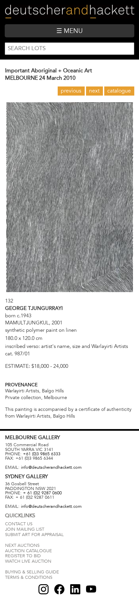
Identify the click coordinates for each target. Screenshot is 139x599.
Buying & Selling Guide (32, 572)
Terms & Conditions (28, 577)
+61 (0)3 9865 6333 (41, 454)
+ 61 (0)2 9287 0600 (42, 493)
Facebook (59, 589)
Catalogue (119, 90)
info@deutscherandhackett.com (51, 467)
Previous (71, 90)
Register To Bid (23, 556)
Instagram (43, 589)
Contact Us (18, 524)
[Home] (69, 12)
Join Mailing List (24, 529)
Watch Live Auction (28, 561)
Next (94, 90)
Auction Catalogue (28, 551)
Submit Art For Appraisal (34, 534)
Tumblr (75, 589)
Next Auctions (22, 545)
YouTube (91, 589)
